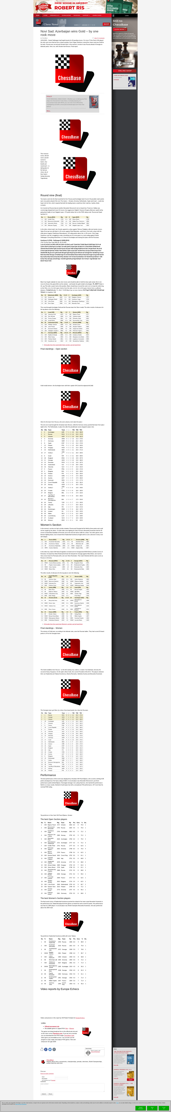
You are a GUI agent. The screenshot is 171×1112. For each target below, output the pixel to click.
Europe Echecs (80, 1018)
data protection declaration (20, 1104)
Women (71, 1028)
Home (45, 15)
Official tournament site (52, 1026)
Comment (43, 1081)
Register (53, 1080)
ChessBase (50, 1060)
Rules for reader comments (47, 1073)
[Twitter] (50, 1049)
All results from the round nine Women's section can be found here (63, 624)
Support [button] (86, 15)
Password (44, 1078)
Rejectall (152, 1108)
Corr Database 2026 (121, 75)
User (43, 1077)
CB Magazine (66, 15)
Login (127, 15)
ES (92, 25)
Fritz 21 (49, 96)
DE (89, 25)
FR (94, 25)
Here (117, 1102)
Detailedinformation (140, 1108)
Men (66, 1028)
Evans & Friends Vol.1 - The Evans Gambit (123, 1084)
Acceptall (163, 1108)
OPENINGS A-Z (54, 15)
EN (90, 25)
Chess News (51, 24)
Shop (37, 15)
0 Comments (101, 38)
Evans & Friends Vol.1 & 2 (123, 1069)
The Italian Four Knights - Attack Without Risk (123, 1052)
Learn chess (97, 15)
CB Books (76, 15)
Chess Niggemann (95, 1051)
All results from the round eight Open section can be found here (62, 345)
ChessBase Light (69, 1035)
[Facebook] (46, 1049)
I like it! (96, 38)
